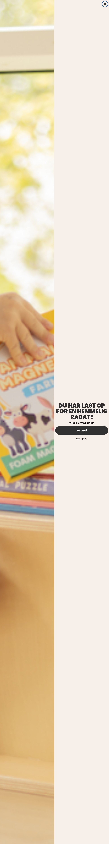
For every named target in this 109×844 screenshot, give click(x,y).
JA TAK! (81, 430)
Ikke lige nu (81, 438)
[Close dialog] (105, 4)
